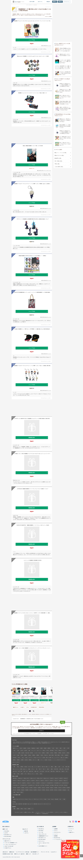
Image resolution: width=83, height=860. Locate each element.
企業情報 (54, 826)
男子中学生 (37, 785)
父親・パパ (47, 766)
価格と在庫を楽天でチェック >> (46, 45)
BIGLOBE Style (57, 837)
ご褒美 (44, 757)
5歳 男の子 (33, 780)
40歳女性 (51, 787)
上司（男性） (42, 771)
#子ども (27, 707)
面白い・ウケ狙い (47, 799)
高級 (64, 799)
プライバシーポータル (45, 852)
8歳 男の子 (61, 780)
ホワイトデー (40, 750)
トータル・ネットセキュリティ (10, 844)
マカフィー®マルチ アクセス (44, 843)
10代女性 (66, 785)
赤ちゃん (29, 773)
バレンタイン (34, 750)
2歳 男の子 (61, 778)
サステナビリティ (57, 832)
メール (70, 830)
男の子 (22, 792)
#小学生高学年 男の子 (34, 707)
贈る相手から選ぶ (58, 158)
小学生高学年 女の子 (31, 785)
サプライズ (39, 757)
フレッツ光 (41, 832)
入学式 (14, 755)
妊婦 (22, 773)
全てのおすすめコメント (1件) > (46, 51)
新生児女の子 (21, 778)
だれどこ (21, 812)
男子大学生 (56, 785)
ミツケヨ (60, 812)
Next (51, 690)
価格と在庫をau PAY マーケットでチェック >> (44, 170)
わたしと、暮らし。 (31, 812)
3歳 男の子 (15, 780)
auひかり (6, 832)
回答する (60, 1)
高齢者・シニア (30, 808)
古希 (53, 748)
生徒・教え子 (15, 771)
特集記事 (48, 1)
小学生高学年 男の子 (24, 785)
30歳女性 (35, 787)
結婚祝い (25, 748)
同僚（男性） (53, 771)
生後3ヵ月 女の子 (33, 778)
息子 (59, 766)
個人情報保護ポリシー (35, 852)
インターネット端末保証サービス (10, 842)
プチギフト (31, 757)
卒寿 (68, 748)
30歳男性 (39, 787)
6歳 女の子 (47, 780)
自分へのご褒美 (48, 757)
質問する (54, 1)
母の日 (44, 750)
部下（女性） (26, 771)
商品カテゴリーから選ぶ (59, 155)
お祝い (27, 757)
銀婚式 (45, 748)
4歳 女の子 (28, 780)
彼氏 (14, 766)
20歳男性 (23, 787)
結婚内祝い (67, 755)
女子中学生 (42, 785)
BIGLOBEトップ (36, 854)
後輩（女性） (37, 771)
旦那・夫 (39, 766)
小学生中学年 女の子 (16, 785)
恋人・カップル (34, 766)
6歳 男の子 (42, 780)
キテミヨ (37, 812)
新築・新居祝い (51, 755)
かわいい (27, 799)
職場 (14, 808)
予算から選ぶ (57, 163)
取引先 (63, 771)
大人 (67, 771)
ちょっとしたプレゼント (56, 757)
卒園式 (22, 755)
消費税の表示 (11, 852)
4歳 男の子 (24, 780)
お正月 (22, 750)
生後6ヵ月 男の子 (40, 778)
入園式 (18, 755)
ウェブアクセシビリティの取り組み (22, 852)
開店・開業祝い (57, 755)
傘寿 (60, 748)
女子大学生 (61, 785)
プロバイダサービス (42, 834)
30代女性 (43, 787)
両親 (55, 766)
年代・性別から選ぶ (58, 161)
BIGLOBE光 (6, 831)
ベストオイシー (42, 812)
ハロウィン (64, 750)
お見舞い (66, 757)
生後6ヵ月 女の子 (46, 778)
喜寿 (57, 748)
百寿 (18, 750)
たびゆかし (65, 812)
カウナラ (56, 812)
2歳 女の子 (66, 778)
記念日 (21, 748)
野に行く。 (52, 812)
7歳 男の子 (51, 780)
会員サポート (71, 832)
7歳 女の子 (56, 780)
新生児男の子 (15, 778)
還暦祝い (49, 748)
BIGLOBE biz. (41, 828)
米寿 (64, 748)
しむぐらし (26, 832)
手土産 (35, 757)
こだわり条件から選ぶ (59, 166)
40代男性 (64, 787)
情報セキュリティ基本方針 (19, 854)
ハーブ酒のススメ (38, 813)
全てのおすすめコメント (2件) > (46, 125)
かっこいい (31, 799)
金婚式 (42, 748)
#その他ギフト (22, 707)
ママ (25, 773)
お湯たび (25, 812)
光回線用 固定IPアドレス (43, 835)
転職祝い (34, 755)
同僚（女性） (59, 771)
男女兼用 (56, 799)
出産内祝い (15, 757)
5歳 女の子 (38, 780)
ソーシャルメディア (58, 839)
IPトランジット (42, 841)
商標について (28, 854)
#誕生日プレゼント (16, 707)
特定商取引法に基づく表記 (8, 854)
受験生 (18, 808)
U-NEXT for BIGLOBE (8, 846)
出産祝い (29, 748)
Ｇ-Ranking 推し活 (45, 813)
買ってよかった (37, 799)
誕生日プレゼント (16, 748)
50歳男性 (68, 787)
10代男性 (14, 787)
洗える (53, 799)
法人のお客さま (40, 826)
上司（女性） (48, 771)
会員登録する (41, 730)
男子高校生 (47, 785)
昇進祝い (30, 755)
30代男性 (47, 787)
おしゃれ (18, 799)
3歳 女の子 (19, 780)
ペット (34, 773)
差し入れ (62, 757)
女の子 (18, 792)
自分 (41, 773)
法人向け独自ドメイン (43, 846)
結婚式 (38, 748)
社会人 (26, 808)
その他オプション (7, 848)
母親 (52, 766)
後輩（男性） (32, 771)
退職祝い (38, 755)
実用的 (14, 799)
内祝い (63, 755)
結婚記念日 (33, 748)
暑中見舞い (52, 750)
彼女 (18, 766)
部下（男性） (21, 771)
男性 (14, 792)
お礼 (23, 757)
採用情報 (55, 835)
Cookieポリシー (54, 852)
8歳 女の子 (65, 780)
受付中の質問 (32, 1)
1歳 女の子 (56, 778)
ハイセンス (22, 799)
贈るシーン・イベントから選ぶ (61, 152)
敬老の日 (60, 750)
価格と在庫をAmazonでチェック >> (45, 208)
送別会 (42, 755)
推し (37, 773)
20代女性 (27, 787)
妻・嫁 (43, 766)
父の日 (48, 750)
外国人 (22, 808)
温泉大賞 (26, 831)
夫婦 (14, 773)
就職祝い (26, 755)
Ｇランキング (17, 812)
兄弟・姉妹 (67, 766)
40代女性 (60, 787)
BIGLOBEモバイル (7, 834)
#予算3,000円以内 (41, 707)
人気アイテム (40, 1)
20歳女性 (18, 787)
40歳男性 (56, 787)
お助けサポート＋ (7, 840)
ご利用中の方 (70, 826)
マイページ (67, 1)
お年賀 (26, 750)
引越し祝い (46, 755)
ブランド (42, 799)
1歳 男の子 (52, 778)
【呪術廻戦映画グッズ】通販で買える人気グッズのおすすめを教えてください (31, 718)
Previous (12, 690)
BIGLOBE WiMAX (7, 836)
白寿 (14, 750)
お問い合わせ (5, 852)
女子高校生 (52, 785)
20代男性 (31, 787)
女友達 (26, 766)
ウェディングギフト (16, 762)
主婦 (18, 773)
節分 (29, 750)
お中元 (56, 750)
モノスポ (47, 812)
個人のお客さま (6, 826)
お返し (19, 757)
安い (60, 799)
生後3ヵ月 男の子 (26, 778)
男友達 (22, 766)
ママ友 (30, 766)
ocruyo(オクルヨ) (15, 718)
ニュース (55, 834)
